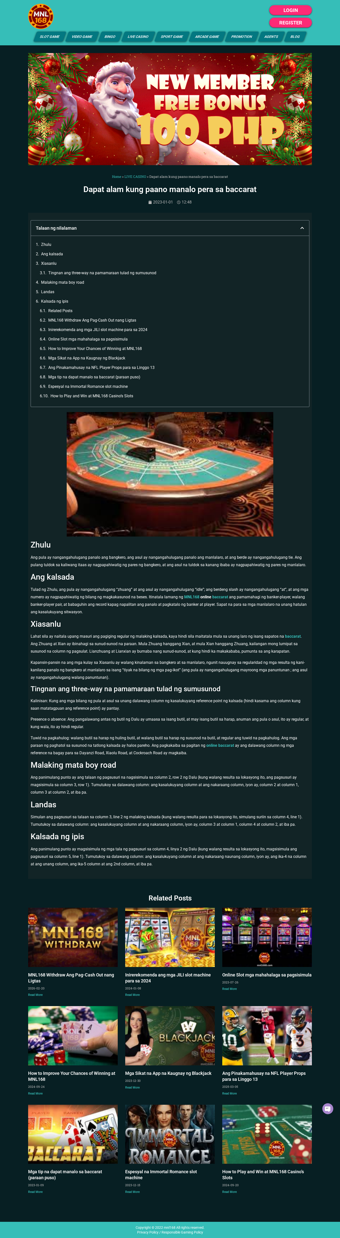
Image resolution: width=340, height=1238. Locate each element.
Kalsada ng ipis (54, 301)
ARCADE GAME (207, 37)
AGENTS (271, 37)
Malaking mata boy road (62, 282)
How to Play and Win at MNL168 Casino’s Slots (92, 396)
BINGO (110, 37)
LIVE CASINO (138, 37)
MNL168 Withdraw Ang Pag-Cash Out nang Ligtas (92, 320)
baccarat (220, 597)
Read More (35, 995)
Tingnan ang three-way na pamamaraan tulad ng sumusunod (102, 273)
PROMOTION (242, 37)
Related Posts (60, 310)
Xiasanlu (49, 263)
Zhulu (46, 244)
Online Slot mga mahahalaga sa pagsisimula (88, 339)
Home (116, 176)
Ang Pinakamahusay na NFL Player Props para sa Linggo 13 (101, 367)
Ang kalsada (52, 254)
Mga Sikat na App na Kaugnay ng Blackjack (86, 358)
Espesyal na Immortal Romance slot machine (88, 386)
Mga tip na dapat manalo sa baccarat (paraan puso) (94, 377)
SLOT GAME (49, 37)
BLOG (295, 37)
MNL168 (192, 597)
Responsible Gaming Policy (182, 1232)
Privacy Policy (148, 1232)
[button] (302, 228)
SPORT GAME (172, 37)
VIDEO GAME (82, 37)
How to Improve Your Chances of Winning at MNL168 (95, 348)
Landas (47, 291)
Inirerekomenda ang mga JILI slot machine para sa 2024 (97, 329)
